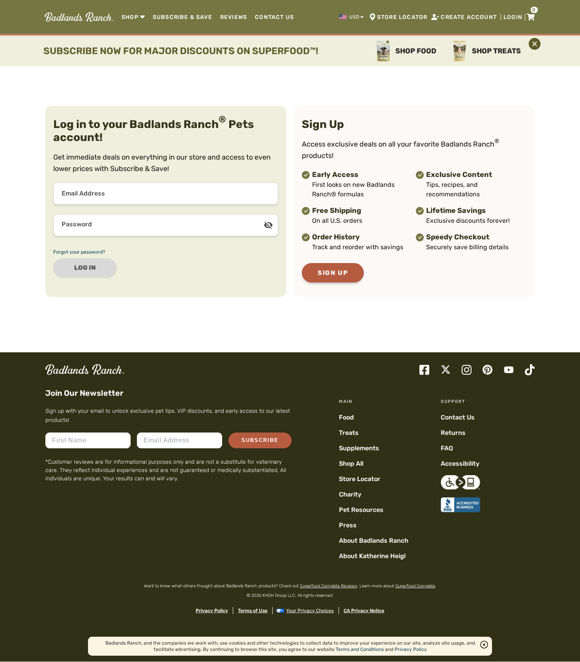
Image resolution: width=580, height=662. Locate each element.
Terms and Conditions (360, 649)
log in (85, 267)
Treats (349, 432)
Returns (453, 432)
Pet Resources (361, 509)
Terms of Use (253, 610)
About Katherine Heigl (372, 556)
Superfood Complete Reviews (328, 586)
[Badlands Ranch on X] (446, 369)
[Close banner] (535, 44)
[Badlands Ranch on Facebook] (424, 370)
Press (348, 525)
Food (346, 417)
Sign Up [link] (333, 272)
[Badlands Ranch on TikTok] (530, 370)
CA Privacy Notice (364, 610)
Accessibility (460, 463)
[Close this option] (484, 644)
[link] (78, 17)
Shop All (351, 463)
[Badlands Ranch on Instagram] (466, 370)
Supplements (359, 448)
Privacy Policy (212, 610)
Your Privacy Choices (310, 610)
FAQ (447, 448)
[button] (352, 16)
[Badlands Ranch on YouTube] (509, 369)
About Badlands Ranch (373, 540)
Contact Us (458, 417)
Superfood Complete (415, 586)
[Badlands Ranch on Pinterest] (487, 370)
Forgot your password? (79, 252)
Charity (350, 494)
